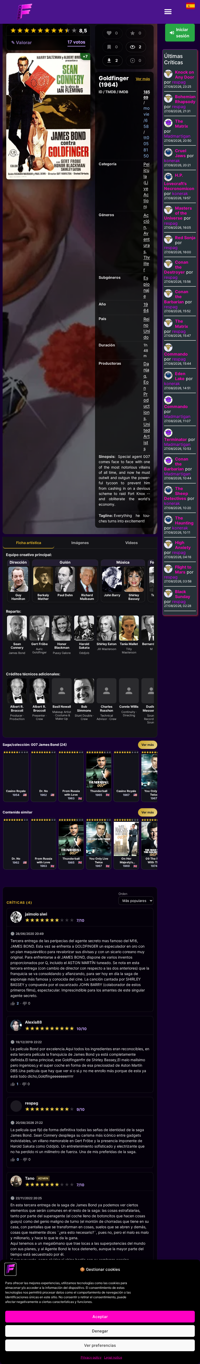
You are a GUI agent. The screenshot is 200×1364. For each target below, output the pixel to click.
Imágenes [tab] (80, 542)
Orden (122, 893)
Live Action (146, 194)
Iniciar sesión (182, 32)
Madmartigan (177, 136)
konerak (172, 160)
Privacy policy (91, 1357)
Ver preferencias (100, 1345)
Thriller (146, 263)
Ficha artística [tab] (28, 542)
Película (146, 170)
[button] (168, 12)
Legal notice (113, 1357)
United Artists (146, 436)
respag (179, 82)
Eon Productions (146, 400)
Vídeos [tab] (131, 542)
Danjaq (146, 369)
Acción (146, 221)
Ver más (143, 78)
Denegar (100, 1330)
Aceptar (100, 1316)
